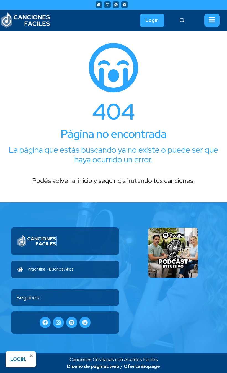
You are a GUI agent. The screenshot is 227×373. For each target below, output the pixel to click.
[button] (212, 20)
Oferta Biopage (142, 366)
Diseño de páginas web (93, 366)
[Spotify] (116, 4)
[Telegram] (124, 4)
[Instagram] (107, 4)
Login (152, 20)
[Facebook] (99, 4)
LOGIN (17, 359)
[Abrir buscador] (182, 20)
